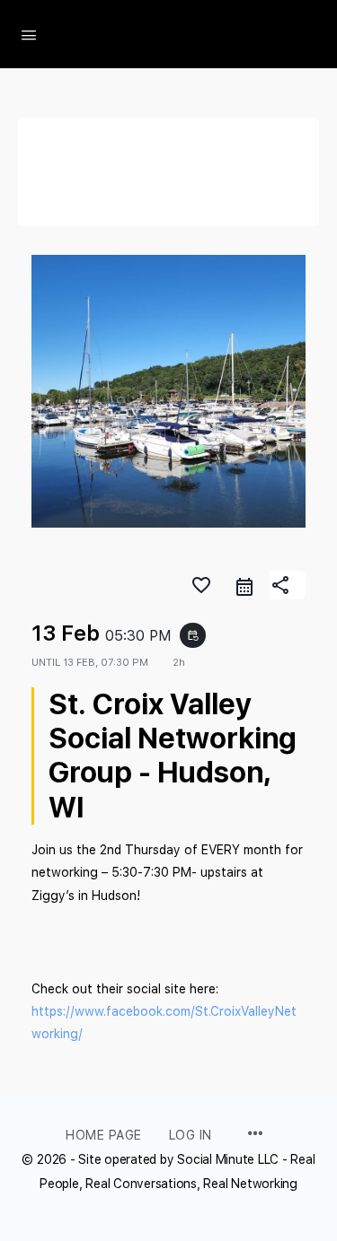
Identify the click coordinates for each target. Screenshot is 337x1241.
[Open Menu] (29, 33)
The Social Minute (177, 34)
